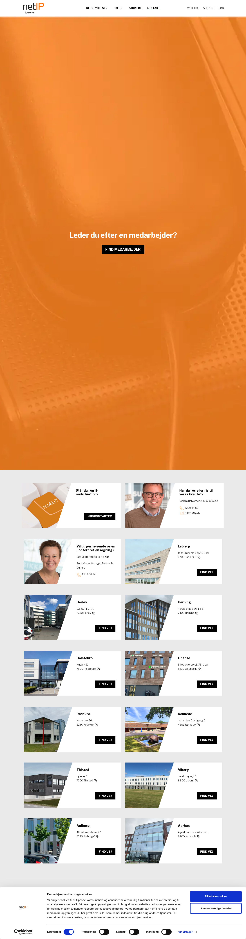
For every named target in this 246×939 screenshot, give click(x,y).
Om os (118, 8)
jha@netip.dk (192, 512)
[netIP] (33, 8)
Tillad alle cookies (216, 896)
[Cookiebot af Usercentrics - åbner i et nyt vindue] (23, 932)
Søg (221, 8)
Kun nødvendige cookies (216, 908)
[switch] (104, 932)
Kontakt (153, 8)
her (107, 556)
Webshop (193, 8)
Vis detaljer (185, 931)
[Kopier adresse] (198, 557)
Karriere (135, 8)
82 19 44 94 (89, 574)
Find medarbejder (123, 249)
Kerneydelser (96, 8)
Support (209, 8)
